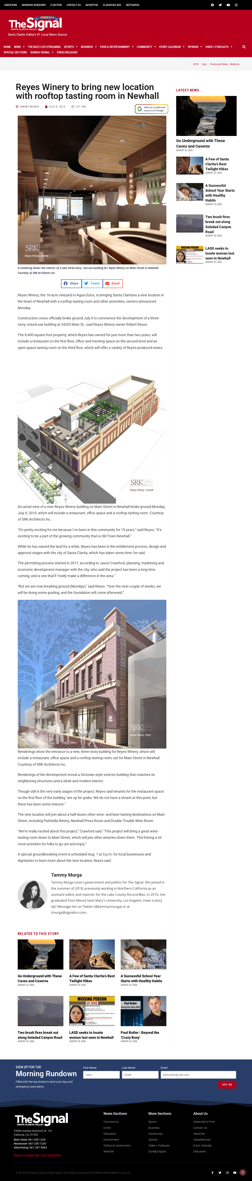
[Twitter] (220, 5)
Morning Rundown (34, 5)
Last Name (129, 1067)
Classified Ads (112, 5)
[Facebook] (212, 5)
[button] (244, 47)
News (17, 47)
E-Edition (56, 5)
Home (7, 47)
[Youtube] (228, 5)
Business (87, 47)
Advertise (91, 5)
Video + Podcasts (217, 47)
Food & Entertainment (115, 47)
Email (164, 1067)
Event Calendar (170, 47)
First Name (90, 1067)
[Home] (188, 64)
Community (144, 47)
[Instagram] (236, 5)
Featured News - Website (224, 64)
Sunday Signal (40, 52)
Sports (69, 47)
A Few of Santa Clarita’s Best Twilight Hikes (217, 164)
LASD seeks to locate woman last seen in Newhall (219, 253)
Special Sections (15, 52)
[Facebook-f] (212, 1172)
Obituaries (132, 5)
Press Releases (67, 52)
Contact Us (74, 5)
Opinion (193, 47)
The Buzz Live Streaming (44, 47)
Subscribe (10, 5)
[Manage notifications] (243, 1172)
